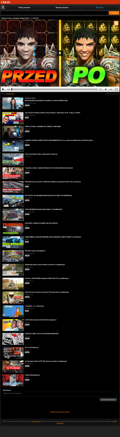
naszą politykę (36, 421)
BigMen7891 (10, 94)
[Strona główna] (5, 2)
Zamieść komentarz (108, 400)
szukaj (114, 13)
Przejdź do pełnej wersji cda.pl (60, 412)
